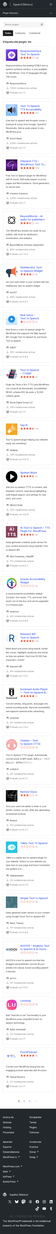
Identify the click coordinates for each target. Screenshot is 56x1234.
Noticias (7, 1122)
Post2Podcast (28, 1052)
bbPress (9, 1176)
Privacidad (8, 1132)
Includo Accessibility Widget (32, 581)
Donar (34, 1151)
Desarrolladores (11, 1151)
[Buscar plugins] (42, 24)
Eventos (33, 1146)
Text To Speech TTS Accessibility (30, 107)
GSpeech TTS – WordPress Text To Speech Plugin (32, 163)
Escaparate (35, 1117)
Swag (33, 1157)
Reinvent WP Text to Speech (29, 636)
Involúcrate (35, 1141)
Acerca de (8, 1117)
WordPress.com (12, 1166)
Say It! (24, 425)
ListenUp (25, 1000)
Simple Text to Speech (34, 898)
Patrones (34, 1132)
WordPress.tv (11, 1157)
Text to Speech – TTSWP (29, 372)
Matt (7, 1171)
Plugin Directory (10, 13)
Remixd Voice (28, 791)
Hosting (7, 1127)
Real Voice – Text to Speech (29, 317)
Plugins (33, 1127)
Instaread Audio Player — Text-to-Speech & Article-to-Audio (34, 691)
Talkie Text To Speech (34, 843)
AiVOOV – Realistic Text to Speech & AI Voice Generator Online (35, 947)
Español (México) (19, 1194)
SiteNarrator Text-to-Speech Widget (31, 269)
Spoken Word (28, 472)
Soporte (7, 1146)
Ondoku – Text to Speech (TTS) (30, 742)
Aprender (7, 1141)
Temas (32, 1122)
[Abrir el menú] (51, 4)
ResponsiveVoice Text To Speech (30, 53)
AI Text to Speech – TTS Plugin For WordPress (35, 529)
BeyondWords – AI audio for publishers (32, 218)
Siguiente (36, 1101)
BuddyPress (11, 1181)
